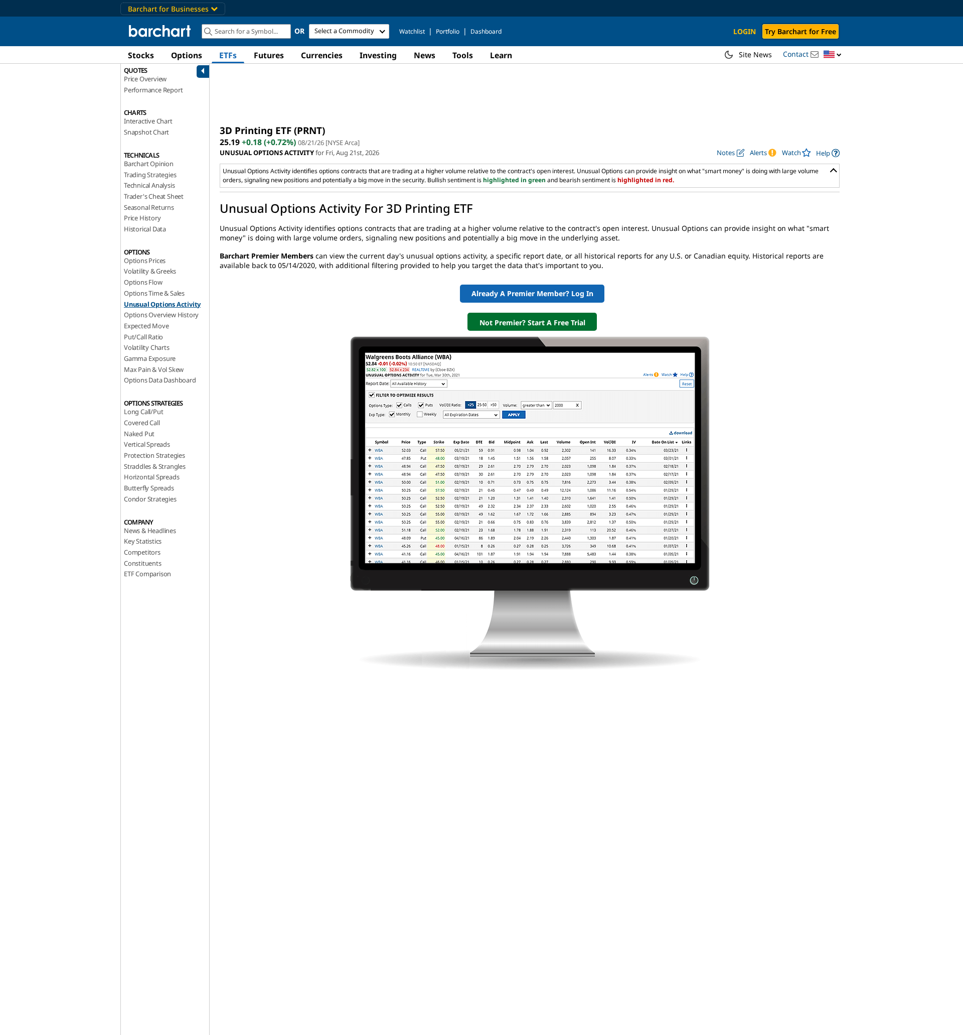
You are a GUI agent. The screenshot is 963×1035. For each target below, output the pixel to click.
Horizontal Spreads (151, 476)
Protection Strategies (154, 455)
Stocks (141, 55)
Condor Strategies (150, 498)
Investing (378, 55)
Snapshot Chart (146, 132)
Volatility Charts (147, 347)
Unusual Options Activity (162, 304)
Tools (462, 55)
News (424, 55)
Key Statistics (143, 541)
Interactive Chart (148, 120)
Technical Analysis (149, 185)
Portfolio (447, 31)
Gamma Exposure (150, 358)
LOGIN (744, 31)
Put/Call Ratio (143, 336)
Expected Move (146, 325)
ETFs (228, 55)
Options (186, 55)
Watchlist (412, 31)
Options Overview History (161, 314)
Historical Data (145, 228)
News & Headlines (150, 530)
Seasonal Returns (149, 207)
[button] (833, 55)
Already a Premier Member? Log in (532, 293)
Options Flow (143, 282)
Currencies (322, 55)
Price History (142, 217)
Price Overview (145, 78)
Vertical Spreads (147, 444)
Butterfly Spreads (149, 487)
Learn (501, 55)
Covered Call (142, 422)
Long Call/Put (143, 411)
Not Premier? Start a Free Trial (532, 322)
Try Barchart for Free (800, 31)
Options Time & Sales (154, 293)
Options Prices (145, 260)
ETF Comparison (147, 573)
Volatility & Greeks (150, 271)
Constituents (143, 563)
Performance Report (153, 89)
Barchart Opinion (149, 163)
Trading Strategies (150, 174)
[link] (828, 153)
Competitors (142, 552)
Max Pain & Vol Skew (154, 369)
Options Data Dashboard (160, 379)
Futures (269, 55)
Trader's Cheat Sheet (154, 196)
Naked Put (139, 433)
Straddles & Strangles (155, 466)
